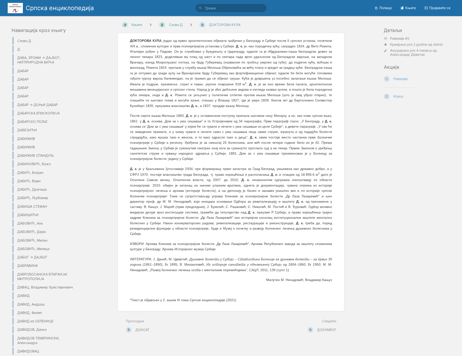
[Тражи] (200, 8)
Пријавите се (439, 8)
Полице (385, 8)
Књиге (410, 8)
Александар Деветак (407, 54)
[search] (231, 8)
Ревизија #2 (399, 38)
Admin (438, 44)
